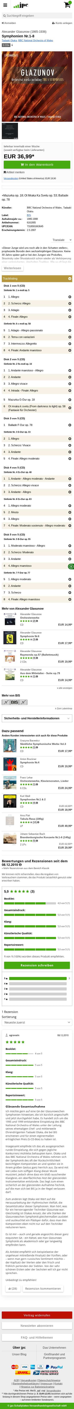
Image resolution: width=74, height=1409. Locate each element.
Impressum (46, 1383)
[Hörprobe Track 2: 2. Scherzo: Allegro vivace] (69, 485)
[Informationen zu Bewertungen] (20, 864)
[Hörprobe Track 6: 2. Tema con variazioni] (69, 337)
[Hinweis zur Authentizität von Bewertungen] (37, 621)
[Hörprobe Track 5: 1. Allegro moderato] (69, 579)
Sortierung (9, 1017)
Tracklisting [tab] (10, 278)
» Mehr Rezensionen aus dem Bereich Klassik (25, 868)
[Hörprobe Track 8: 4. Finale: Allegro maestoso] (69, 599)
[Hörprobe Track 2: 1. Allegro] (69, 439)
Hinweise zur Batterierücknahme (37, 1386)
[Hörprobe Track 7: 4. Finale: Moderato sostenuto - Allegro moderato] (69, 526)
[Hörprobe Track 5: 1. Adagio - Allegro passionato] (69, 330)
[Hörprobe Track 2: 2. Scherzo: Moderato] (69, 552)
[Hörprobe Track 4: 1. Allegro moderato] (69, 506)
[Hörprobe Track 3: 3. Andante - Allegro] (69, 492)
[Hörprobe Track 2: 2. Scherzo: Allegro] (69, 303)
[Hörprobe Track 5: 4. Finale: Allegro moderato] (69, 459)
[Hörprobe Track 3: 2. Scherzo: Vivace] (69, 445)
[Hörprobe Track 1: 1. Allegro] (69, 297)
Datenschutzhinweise (49, 1380)
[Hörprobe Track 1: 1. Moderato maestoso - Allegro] (69, 546)
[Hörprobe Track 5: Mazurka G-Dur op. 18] (69, 400)
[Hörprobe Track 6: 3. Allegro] (69, 519)
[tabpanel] (37, 443)
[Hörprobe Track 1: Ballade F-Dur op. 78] (69, 425)
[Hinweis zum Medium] (12, 45)
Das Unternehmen (54, 1347)
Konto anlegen (63, 23)
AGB (16, 1380)
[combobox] (37, 15)
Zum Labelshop (64, 708)
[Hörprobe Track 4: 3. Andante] (69, 452)
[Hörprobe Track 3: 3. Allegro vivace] (69, 384)
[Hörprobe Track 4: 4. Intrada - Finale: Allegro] (69, 391)
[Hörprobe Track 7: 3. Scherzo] (69, 593)
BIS (29, 215)
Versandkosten (11, 178)
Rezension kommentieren (43, 1288)
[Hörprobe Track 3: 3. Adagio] (69, 310)
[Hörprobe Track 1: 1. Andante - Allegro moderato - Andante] (69, 479)
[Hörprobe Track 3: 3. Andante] (69, 559)
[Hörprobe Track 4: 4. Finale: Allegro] (69, 317)
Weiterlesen (12, 268)
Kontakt (58, 1383)
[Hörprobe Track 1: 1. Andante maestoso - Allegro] (69, 370)
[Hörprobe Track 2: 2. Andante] (69, 377)
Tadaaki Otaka (9, 40)
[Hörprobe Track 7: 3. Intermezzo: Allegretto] (69, 344)
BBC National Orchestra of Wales (35, 40)
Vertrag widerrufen (37, 1315)
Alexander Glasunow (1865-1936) (24, 31)
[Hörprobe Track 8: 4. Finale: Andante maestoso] (69, 350)
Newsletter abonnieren (37, 1325)
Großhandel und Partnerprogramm (54, 1356)
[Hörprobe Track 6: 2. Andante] (69, 586)
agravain (14, 1035)
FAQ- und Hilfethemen (37, 1337)
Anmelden (10, 23)
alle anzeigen (65, 688)
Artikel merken (15, 172)
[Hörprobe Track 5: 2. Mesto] (69, 512)
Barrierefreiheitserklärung (26, 1383)
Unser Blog (19, 1354)
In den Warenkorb (38, 164)
